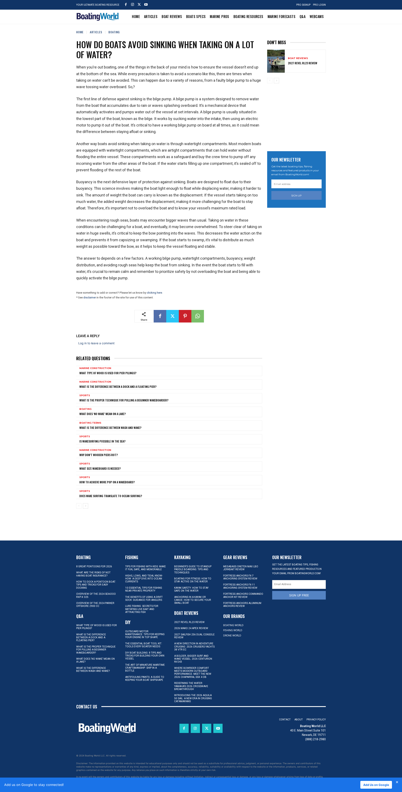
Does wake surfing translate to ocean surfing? (110, 496)
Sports (84, 395)
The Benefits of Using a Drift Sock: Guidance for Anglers (144, 598)
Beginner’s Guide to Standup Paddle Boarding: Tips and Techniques (192, 569)
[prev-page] (78, 506)
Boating (114, 32)
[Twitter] (139, 4)
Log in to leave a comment (96, 343)
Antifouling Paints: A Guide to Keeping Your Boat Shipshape (144, 678)
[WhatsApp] (197, 316)
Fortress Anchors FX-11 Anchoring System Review (240, 586)
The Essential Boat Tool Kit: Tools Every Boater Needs (143, 645)
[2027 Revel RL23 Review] (276, 61)
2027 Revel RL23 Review (302, 63)
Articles (96, 32)
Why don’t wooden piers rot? (98, 455)
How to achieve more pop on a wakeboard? (107, 482)
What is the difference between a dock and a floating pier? (117, 386)
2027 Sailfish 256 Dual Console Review (194, 636)
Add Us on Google (376, 785)
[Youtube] (146, 4)
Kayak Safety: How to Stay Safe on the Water (191, 589)
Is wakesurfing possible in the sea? (102, 441)
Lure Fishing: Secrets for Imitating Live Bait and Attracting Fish (141, 609)
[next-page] (85, 506)
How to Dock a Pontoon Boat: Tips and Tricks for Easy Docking (96, 584)
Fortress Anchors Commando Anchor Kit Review (243, 595)
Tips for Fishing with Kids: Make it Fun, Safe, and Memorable (145, 568)
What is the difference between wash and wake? (110, 427)
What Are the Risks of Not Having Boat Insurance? (93, 574)
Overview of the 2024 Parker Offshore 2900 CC (95, 605)
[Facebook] (125, 4)
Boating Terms (90, 423)
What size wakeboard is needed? (100, 468)
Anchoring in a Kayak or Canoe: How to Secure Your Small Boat (192, 600)
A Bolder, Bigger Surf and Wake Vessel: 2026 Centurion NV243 (193, 658)
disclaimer (89, 297)
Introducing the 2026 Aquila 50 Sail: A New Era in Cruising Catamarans (193, 698)
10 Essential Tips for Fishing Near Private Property (143, 589)
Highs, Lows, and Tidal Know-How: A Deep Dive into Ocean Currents (144, 578)
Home (80, 32)
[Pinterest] (185, 316)
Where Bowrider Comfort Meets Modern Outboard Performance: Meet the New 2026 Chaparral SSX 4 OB (192, 672)
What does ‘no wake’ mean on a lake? (102, 413)
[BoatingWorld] (99, 17)
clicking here (154, 292)
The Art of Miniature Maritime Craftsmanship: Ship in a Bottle (145, 667)
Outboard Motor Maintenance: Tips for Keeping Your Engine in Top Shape (145, 634)
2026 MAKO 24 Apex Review (191, 628)
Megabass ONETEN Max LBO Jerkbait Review (240, 568)
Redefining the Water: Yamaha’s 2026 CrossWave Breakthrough (191, 686)
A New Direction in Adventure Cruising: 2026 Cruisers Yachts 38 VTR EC (194, 646)
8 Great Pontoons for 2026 (94, 566)
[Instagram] (132, 4)
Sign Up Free (299, 595)
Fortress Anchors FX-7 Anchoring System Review (240, 577)
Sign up (296, 195)
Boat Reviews (298, 58)
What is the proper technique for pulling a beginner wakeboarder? (123, 400)
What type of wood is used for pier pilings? (107, 373)
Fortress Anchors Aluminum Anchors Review (242, 605)
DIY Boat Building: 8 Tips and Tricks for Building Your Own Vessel (144, 655)
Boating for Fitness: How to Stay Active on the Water (192, 580)
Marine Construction (95, 368)
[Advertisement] (298, 116)
